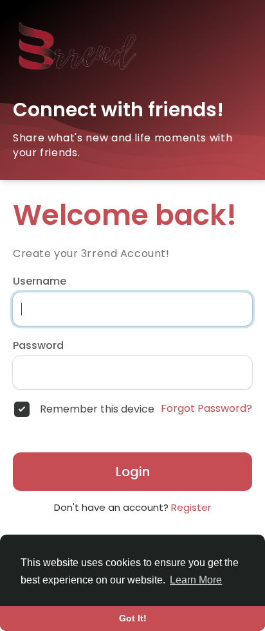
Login (133, 472)
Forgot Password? (206, 409)
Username (39, 281)
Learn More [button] (196, 579)
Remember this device (97, 409)
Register (191, 507)
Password (38, 346)
